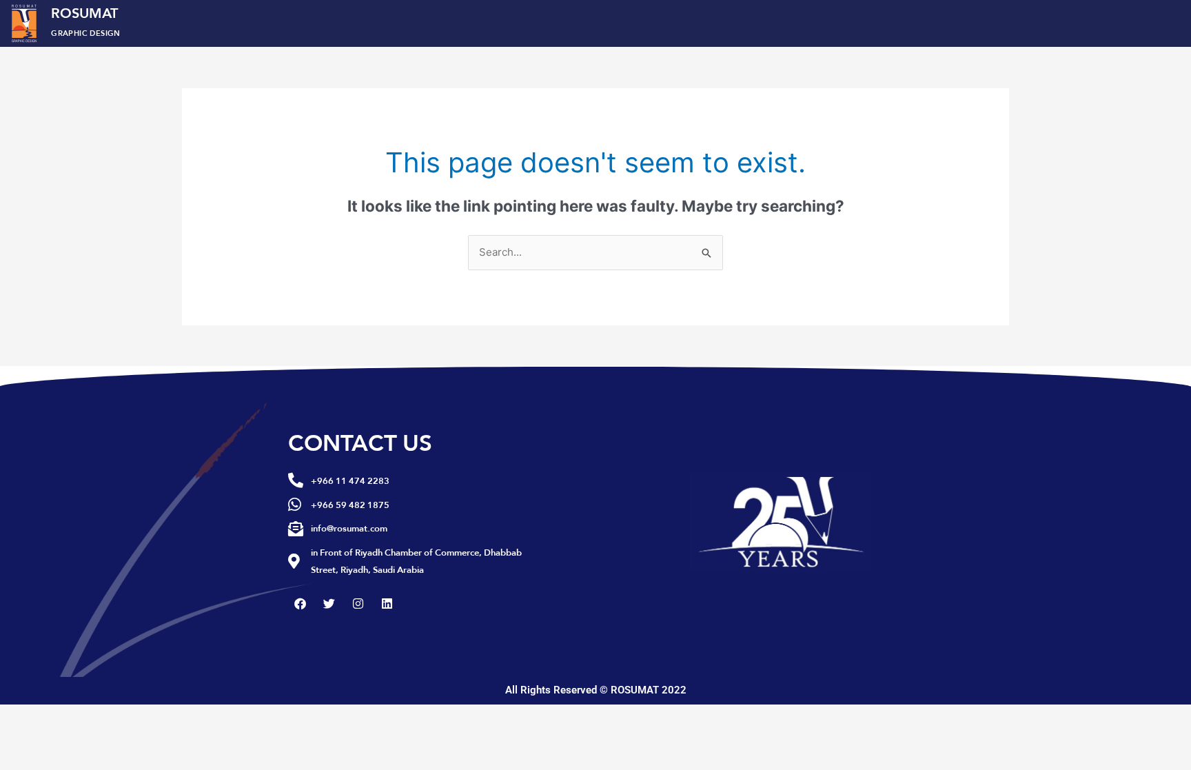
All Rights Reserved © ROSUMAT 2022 (595, 690)
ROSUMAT (86, 20)
